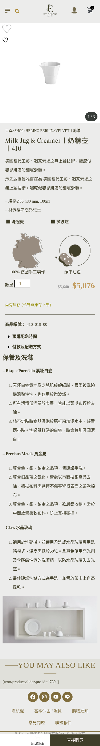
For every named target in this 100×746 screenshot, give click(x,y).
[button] (17, 11)
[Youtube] (56, 697)
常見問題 (36, 723)
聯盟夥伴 (63, 723)
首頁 (8, 131)
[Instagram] (44, 697)
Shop (19, 131)
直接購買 (75, 740)
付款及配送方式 (26, 347)
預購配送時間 (24, 336)
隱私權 (18, 711)
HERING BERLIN (39, 131)
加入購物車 (37, 743)
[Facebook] (33, 697)
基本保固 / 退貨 (48, 711)
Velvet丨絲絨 (67, 131)
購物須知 (80, 711)
